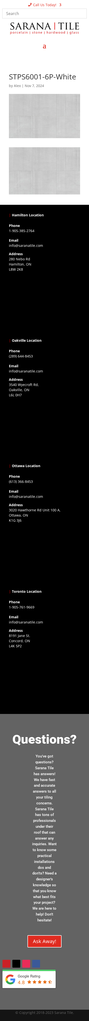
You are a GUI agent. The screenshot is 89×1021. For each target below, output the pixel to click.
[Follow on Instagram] (26, 964)
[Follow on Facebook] (36, 964)
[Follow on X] (16, 964)
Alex (17, 85)
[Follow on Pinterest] (6, 964)
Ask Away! (44, 941)
